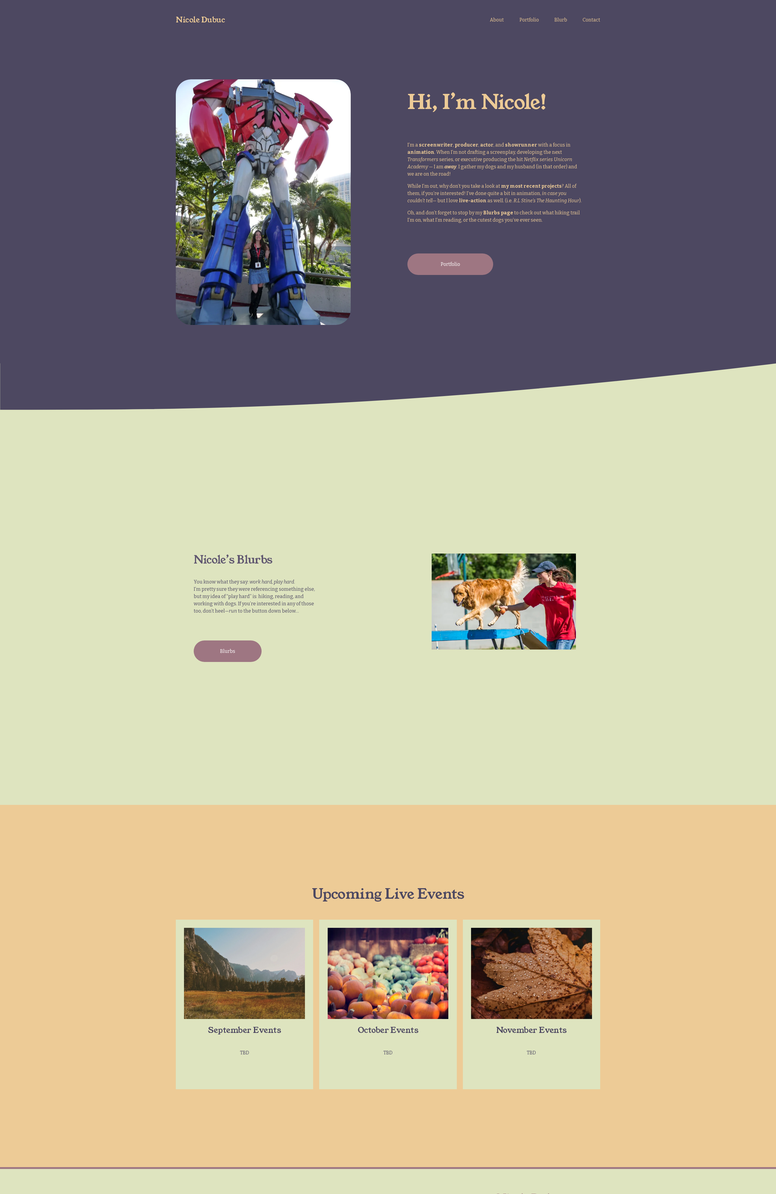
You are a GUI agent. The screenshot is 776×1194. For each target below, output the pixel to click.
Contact (591, 20)
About (497, 20)
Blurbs (227, 651)
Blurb (560, 20)
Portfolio (529, 20)
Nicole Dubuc (200, 20)
